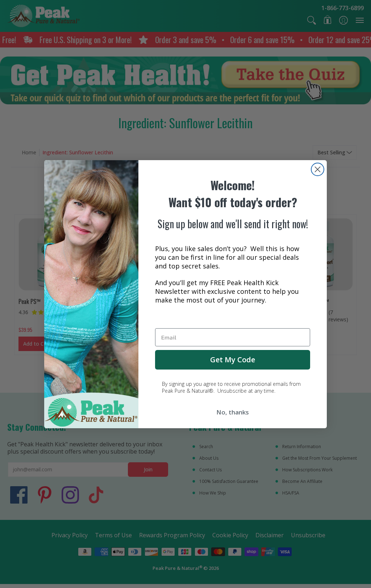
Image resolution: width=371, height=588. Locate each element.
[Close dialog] (317, 169)
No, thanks (232, 412)
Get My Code (232, 359)
